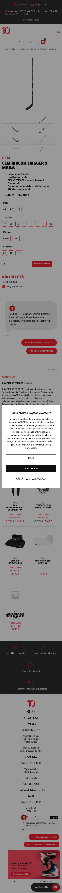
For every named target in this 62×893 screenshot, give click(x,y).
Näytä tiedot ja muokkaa (31, 478)
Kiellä (31, 458)
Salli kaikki (31, 468)
